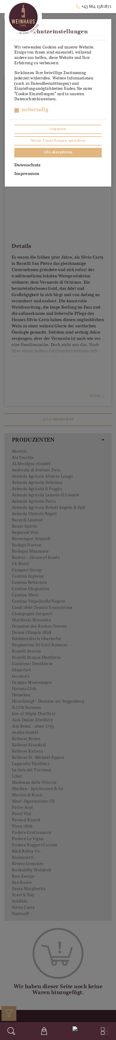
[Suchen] (11, 1031)
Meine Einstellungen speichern (58, 141)
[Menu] (104, 1031)
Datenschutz (27, 165)
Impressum (26, 173)
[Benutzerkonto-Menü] (73, 1030)
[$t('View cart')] (44, 1031)
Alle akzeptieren (58, 152)
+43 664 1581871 (96, 6)
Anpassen (58, 129)
